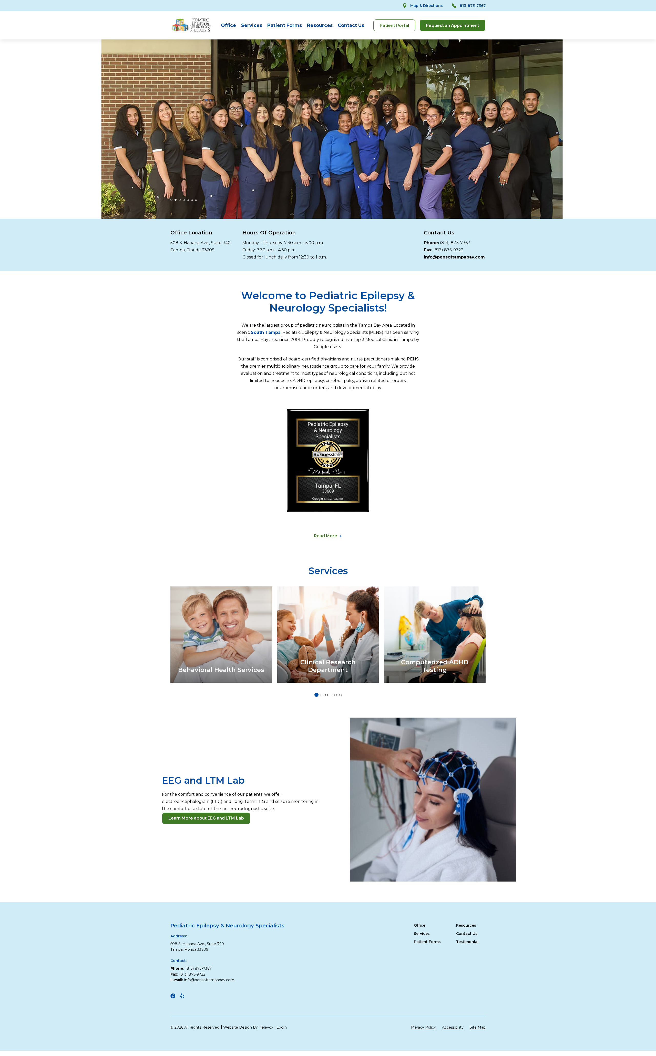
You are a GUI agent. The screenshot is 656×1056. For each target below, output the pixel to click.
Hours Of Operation (269, 233)
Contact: (178, 960)
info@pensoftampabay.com (209, 980)
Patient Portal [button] (394, 25)
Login (281, 1027)
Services (251, 25)
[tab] (171, 200)
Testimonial (467, 941)
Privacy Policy (423, 1027)
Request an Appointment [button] (452, 25)
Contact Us (351, 25)
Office (228, 25)
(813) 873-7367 (455, 242)
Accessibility (453, 1027)
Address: (178, 936)
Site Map (478, 1027)
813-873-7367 (473, 5)
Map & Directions (426, 5)
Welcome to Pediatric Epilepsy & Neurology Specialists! (328, 301)
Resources (320, 25)
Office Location (191, 233)
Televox (266, 1027)
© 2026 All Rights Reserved (194, 1027)
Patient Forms (284, 25)
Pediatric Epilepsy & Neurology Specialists (227, 926)
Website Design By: (241, 1027)
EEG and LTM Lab (203, 780)
